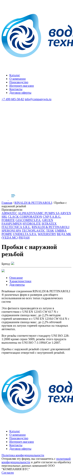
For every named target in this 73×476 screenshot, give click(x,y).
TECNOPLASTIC (33, 230)
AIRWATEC (9, 213)
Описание (16, 277)
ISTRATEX (49, 223)
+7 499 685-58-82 (13, 99)
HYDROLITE (32, 223)
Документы (17, 284)
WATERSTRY (47, 234)
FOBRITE (8, 220)
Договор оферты (20, 92)
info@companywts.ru (38, 99)
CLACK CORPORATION (25, 216)
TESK (50, 230)
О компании (17, 78)
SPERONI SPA (11, 230)
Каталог (14, 75)
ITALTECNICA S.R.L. (16, 227)
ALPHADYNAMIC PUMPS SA (39, 213)
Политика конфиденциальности (23, 455)
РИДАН (24, 237)
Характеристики (20, 281)
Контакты (15, 89)
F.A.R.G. (55, 216)
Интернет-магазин (21, 85)
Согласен (8, 472)
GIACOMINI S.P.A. (28, 220)
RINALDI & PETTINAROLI (33, 202)
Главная (7, 202)
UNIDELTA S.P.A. (25, 234)
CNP (46, 216)
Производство (18, 82)
